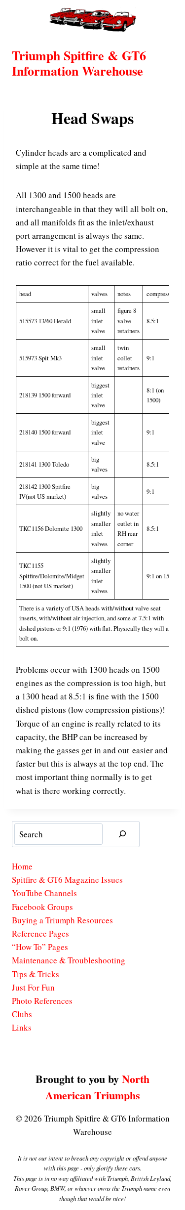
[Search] (122, 834)
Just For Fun (33, 987)
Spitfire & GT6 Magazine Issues (67, 879)
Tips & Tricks (35, 974)
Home (22, 866)
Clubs (22, 1014)
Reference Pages (40, 933)
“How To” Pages (40, 946)
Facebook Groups (42, 906)
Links (22, 1027)
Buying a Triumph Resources (62, 920)
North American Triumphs (97, 1087)
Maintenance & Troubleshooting (68, 960)
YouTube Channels (44, 893)
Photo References (42, 1000)
